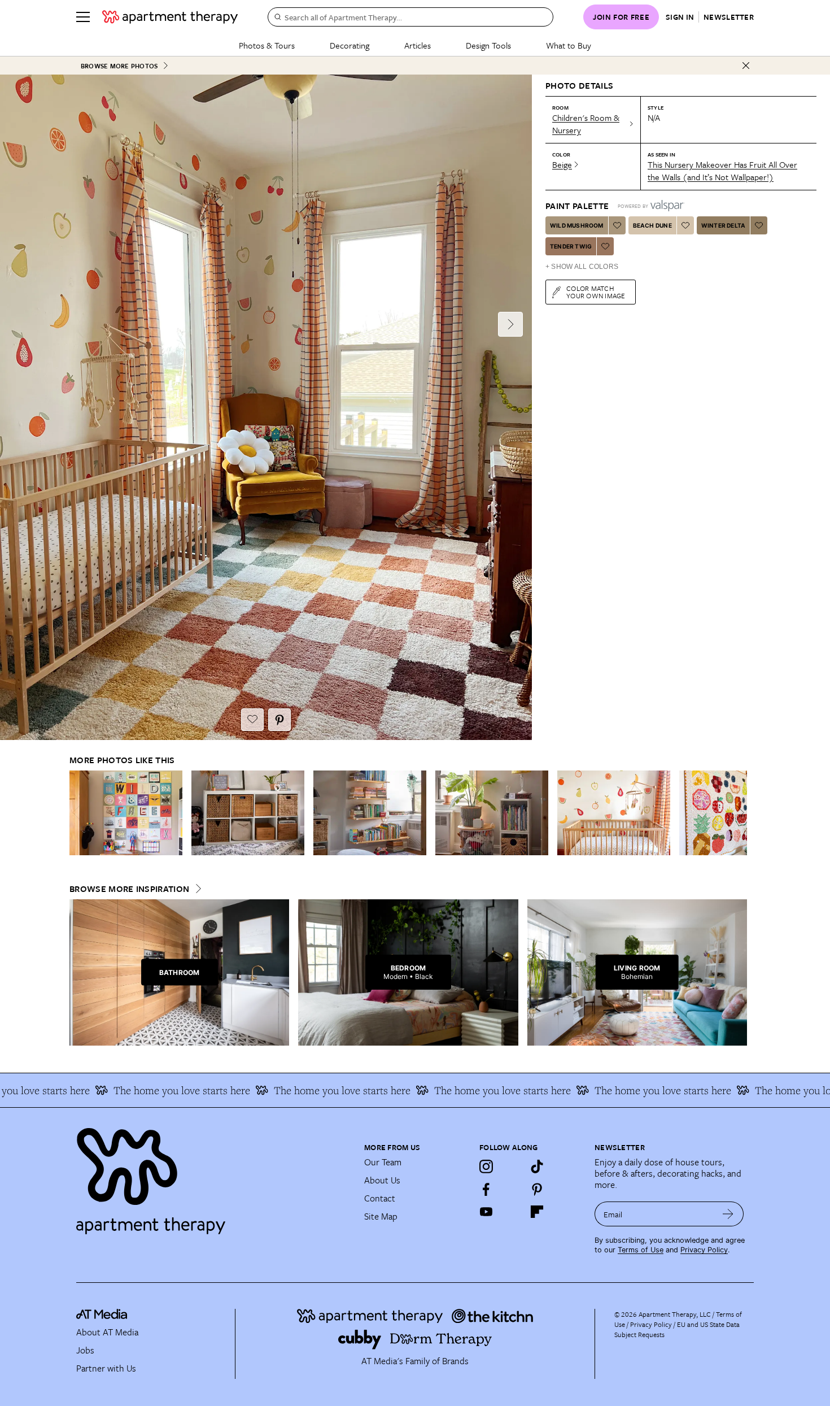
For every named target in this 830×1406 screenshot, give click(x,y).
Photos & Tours (267, 45)
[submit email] (728, 1214)
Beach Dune (652, 225)
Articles (417, 45)
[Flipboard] (537, 1211)
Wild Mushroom (577, 225)
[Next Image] (510, 324)
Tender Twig (571, 246)
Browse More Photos (119, 66)
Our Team (382, 1162)
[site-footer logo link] (101, 1315)
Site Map (380, 1216)
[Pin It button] (279, 719)
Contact (379, 1198)
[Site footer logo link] (213, 1176)
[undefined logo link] (170, 17)
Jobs (85, 1350)
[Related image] (125, 813)
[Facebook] (486, 1189)
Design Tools (488, 45)
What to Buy (568, 45)
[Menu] (83, 17)
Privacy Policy (704, 1250)
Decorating (349, 45)
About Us (382, 1180)
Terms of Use (640, 1250)
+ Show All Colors (581, 267)
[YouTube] (486, 1211)
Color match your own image (596, 292)
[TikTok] (537, 1166)
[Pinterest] (537, 1189)
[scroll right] (738, 812)
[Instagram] (486, 1166)
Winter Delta (723, 225)
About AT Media (107, 1332)
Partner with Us (106, 1368)
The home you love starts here (148, 1090)
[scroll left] (78, 812)
